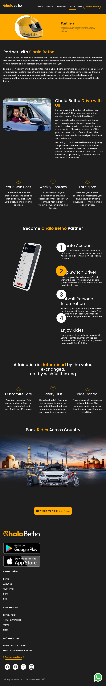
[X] (23, 667)
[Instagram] (31, 667)
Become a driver (92, 7)
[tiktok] (15, 667)
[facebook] (7, 667)
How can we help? (53, 510)
